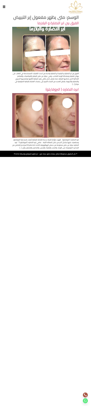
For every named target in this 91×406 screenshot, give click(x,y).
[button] (4, 6)
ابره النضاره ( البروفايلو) (62, 89)
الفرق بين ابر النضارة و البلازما (58, 23)
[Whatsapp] (85, 400)
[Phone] (85, 395)
